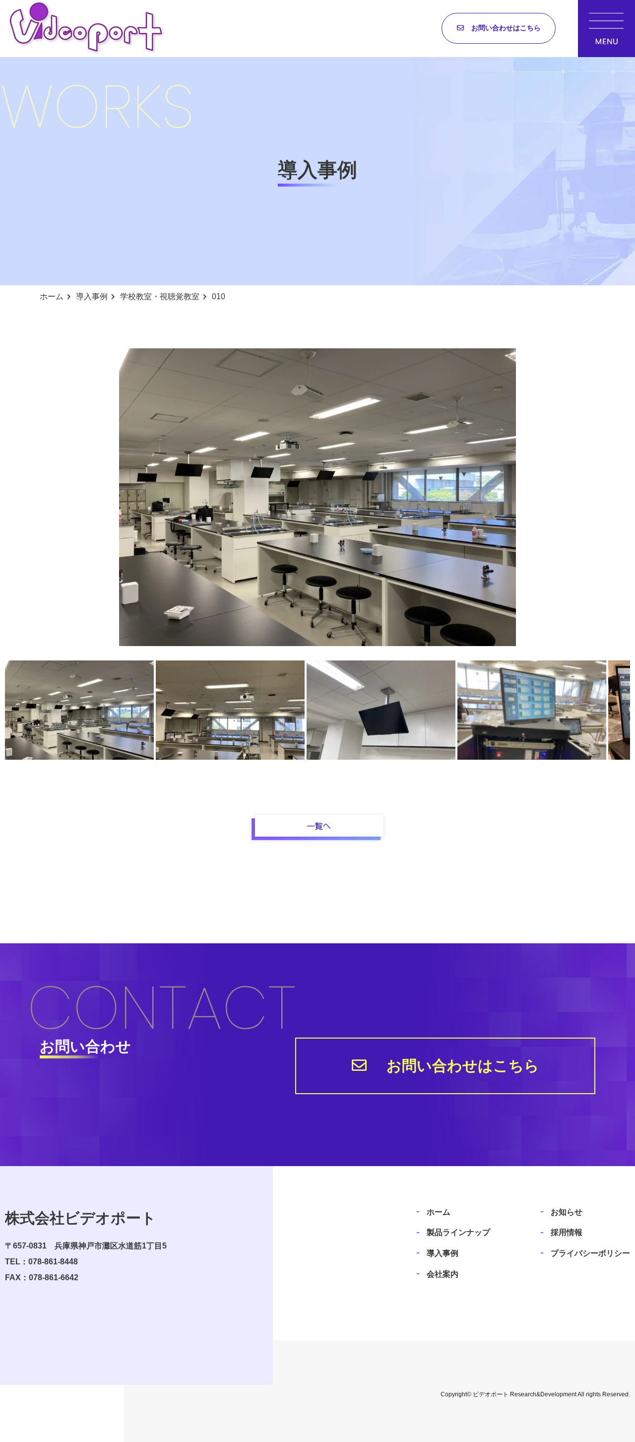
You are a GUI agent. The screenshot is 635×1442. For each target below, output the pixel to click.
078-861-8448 (53, 1261)
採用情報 (566, 1232)
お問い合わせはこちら (506, 28)
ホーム (438, 1212)
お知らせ (566, 1212)
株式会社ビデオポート (80, 1218)
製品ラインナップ (458, 1232)
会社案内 (442, 1274)
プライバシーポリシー (590, 1253)
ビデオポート (490, 1394)
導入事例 (442, 1253)
